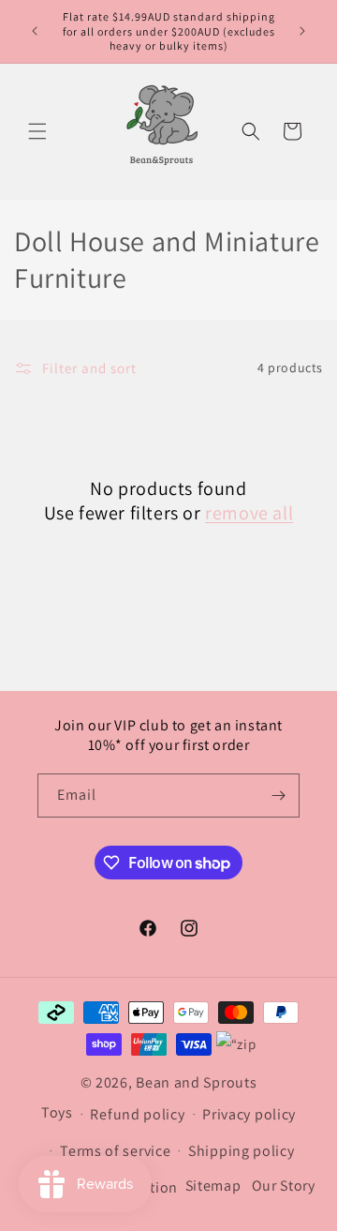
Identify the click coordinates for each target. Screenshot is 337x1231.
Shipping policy (241, 1151)
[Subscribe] (278, 795)
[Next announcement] (302, 31)
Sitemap (213, 1185)
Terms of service (115, 1151)
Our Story (283, 1185)
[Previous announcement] (34, 31)
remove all (249, 513)
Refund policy (137, 1114)
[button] (37, 131)
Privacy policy (249, 1114)
